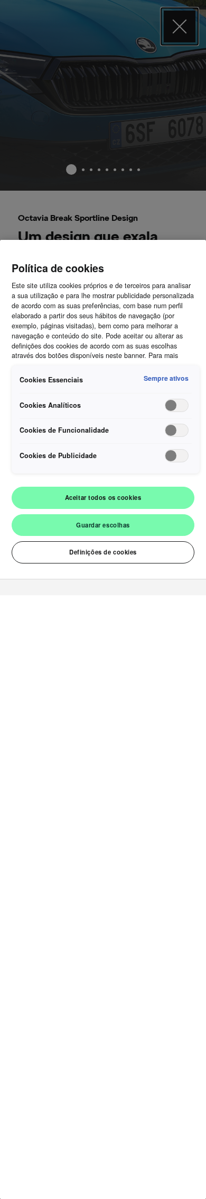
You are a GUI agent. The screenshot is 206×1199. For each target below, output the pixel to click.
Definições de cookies (103, 552)
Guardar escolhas (103, 525)
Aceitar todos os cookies (103, 497)
